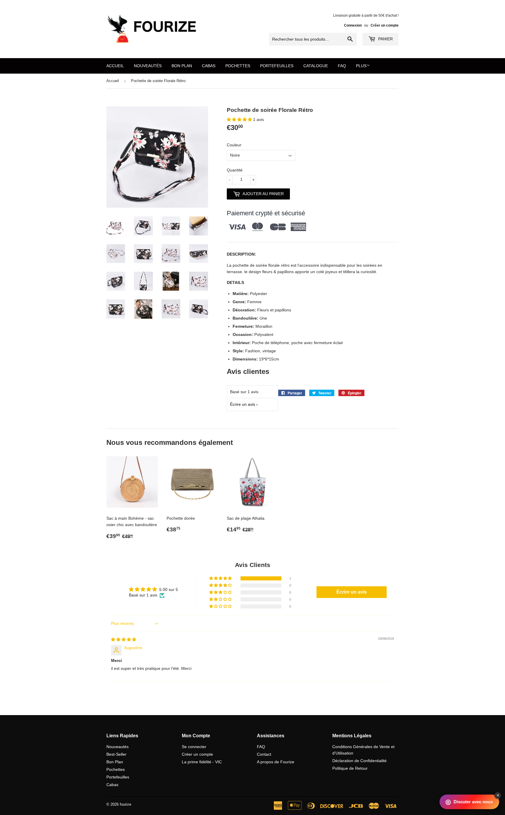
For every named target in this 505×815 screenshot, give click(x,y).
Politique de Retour (350, 768)
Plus (361, 65)
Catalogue (315, 65)
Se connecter (194, 746)
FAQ (342, 65)
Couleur (234, 145)
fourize (125, 804)
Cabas (208, 65)
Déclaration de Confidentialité (359, 760)
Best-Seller (116, 754)
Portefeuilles (276, 65)
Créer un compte (385, 25)
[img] (123, 639)
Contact (264, 754)
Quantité (235, 170)
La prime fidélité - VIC (202, 761)
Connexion (353, 25)
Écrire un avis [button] (351, 591)
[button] (240, 119)
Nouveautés (148, 65)
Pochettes (237, 65)
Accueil (115, 65)
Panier (385, 39)
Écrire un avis (242, 404)
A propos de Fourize (275, 761)
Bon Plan (182, 65)
